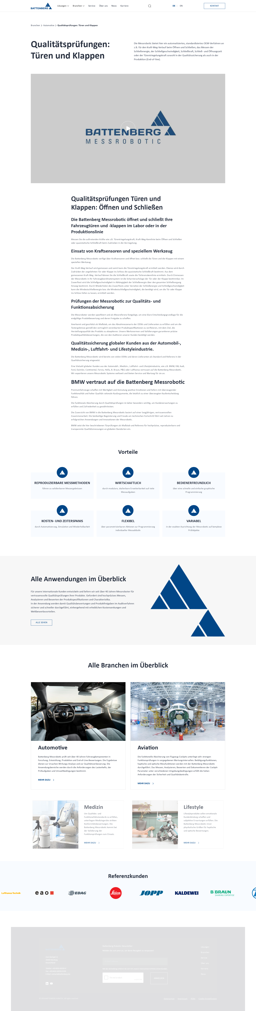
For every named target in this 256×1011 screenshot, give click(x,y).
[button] (63, 6)
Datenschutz (169, 999)
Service (204, 958)
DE (174, 6)
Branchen (35, 25)
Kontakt (214, 6)
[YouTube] (51, 983)
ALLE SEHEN (41, 622)
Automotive (48, 25)
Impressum (182, 999)
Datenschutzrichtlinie (148, 969)
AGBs (193, 999)
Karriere (204, 969)
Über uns (205, 963)
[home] (41, 6)
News (203, 974)
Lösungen (205, 947)
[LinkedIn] (47, 983)
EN (181, 6)
